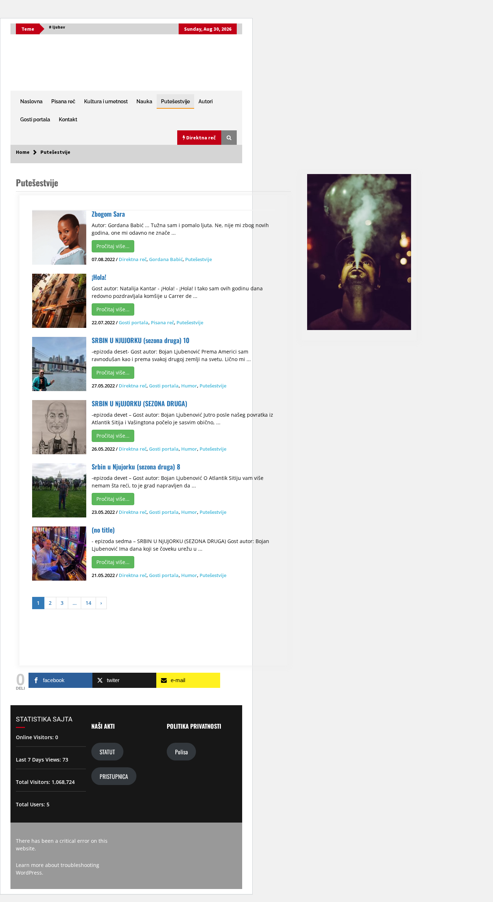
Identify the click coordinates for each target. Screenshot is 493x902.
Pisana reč (63, 101)
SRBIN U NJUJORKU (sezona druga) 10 (140, 340)
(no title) (103, 529)
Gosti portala (35, 119)
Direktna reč (133, 259)
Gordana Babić (166, 259)
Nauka (144, 101)
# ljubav (57, 27)
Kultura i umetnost (106, 101)
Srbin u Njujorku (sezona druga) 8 (136, 466)
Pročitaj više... (113, 246)
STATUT (107, 751)
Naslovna (31, 101)
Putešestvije (175, 101)
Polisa (181, 751)
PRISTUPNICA (114, 776)
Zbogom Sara (108, 213)
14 (88, 602)
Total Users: (31, 804)
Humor (189, 385)
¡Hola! (99, 277)
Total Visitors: (34, 782)
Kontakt (68, 119)
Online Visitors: (35, 737)
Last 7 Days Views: (39, 759)
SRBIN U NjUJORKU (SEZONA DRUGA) (139, 403)
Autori (205, 101)
